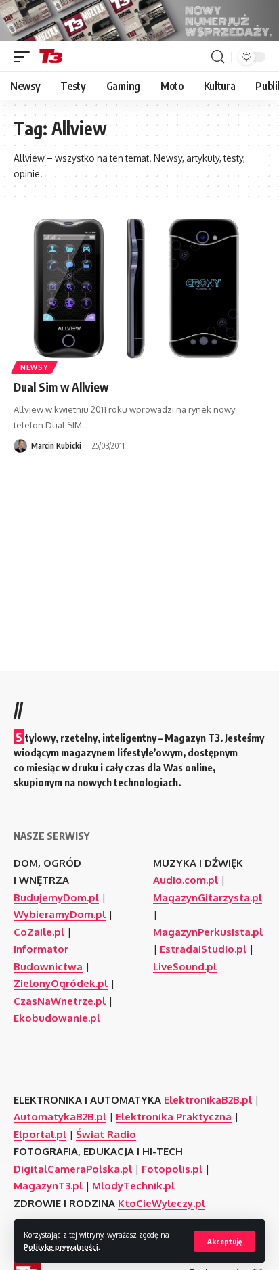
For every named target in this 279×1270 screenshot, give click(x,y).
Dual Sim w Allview (61, 387)
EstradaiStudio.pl (203, 949)
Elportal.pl (40, 1134)
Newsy (34, 367)
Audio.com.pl (185, 880)
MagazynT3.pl (48, 1185)
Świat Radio (106, 1134)
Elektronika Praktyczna (174, 1116)
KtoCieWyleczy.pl (161, 1203)
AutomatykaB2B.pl (60, 1116)
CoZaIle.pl (39, 932)
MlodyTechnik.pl (133, 1185)
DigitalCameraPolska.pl (73, 1168)
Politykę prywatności (61, 1246)
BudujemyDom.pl (56, 897)
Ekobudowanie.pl (57, 1018)
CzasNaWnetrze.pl (60, 1001)
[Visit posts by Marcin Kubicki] (20, 446)
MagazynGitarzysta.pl (207, 897)
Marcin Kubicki (56, 445)
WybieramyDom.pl (60, 914)
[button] (224, 1241)
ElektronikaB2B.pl (208, 1099)
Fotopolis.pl (172, 1168)
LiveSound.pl (185, 966)
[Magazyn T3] (51, 57)
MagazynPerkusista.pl (208, 932)
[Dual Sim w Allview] (139, 294)
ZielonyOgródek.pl (61, 983)
